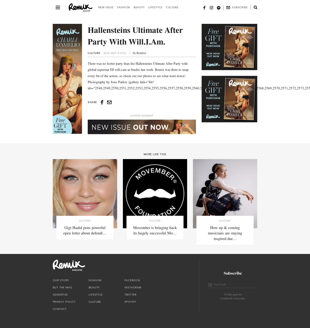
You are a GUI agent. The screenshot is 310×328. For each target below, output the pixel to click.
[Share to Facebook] (102, 102)
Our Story (61, 280)
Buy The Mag (62, 287)
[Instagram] (211, 7)
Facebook (132, 280)
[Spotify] (218, 7)
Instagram (133, 287)
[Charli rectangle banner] (229, 47)
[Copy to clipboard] (109, 102)
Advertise (60, 294)
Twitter (131, 294)
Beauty (139, 7)
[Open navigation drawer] (58, 7)
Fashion (123, 7)
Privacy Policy (64, 301)
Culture (172, 7)
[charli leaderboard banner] (142, 127)
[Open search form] (255, 7)
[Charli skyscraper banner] (67, 79)
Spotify (130, 301)
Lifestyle (155, 7)
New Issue (106, 7)
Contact (60, 309)
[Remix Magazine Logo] (80, 7)
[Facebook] (204, 7)
